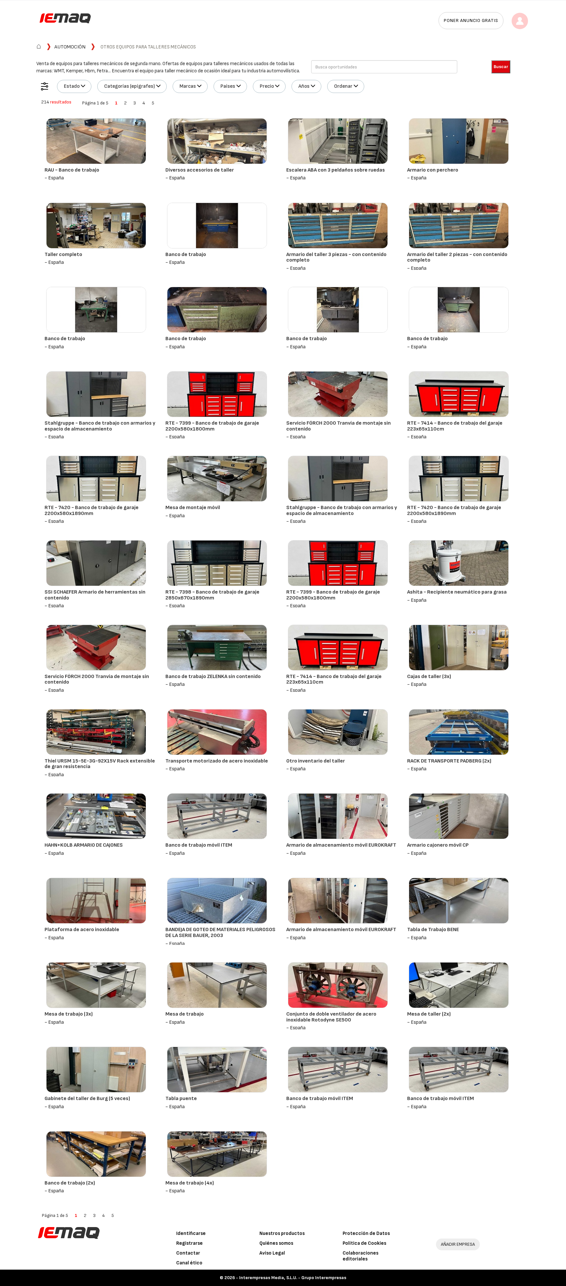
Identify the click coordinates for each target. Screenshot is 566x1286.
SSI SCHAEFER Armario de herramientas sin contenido (95, 595)
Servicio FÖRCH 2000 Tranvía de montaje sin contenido (338, 426)
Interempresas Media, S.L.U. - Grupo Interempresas (292, 1277)
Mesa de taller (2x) (429, 1014)
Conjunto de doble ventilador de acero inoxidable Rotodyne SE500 (331, 1017)
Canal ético (189, 1263)
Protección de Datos (366, 1233)
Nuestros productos (282, 1233)
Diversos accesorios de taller (199, 170)
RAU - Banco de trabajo (72, 170)
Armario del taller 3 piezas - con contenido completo (336, 257)
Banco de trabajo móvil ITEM (198, 845)
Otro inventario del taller (315, 761)
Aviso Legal (272, 1253)
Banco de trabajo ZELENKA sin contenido (213, 676)
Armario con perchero (432, 170)
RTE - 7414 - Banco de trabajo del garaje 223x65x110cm (454, 426)
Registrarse (189, 1243)
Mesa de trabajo (184, 1014)
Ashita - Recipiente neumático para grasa (457, 592)
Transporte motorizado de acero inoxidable (216, 761)
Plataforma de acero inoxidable (82, 930)
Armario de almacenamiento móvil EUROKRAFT (341, 845)
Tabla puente (181, 1098)
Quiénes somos (276, 1243)
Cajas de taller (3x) (429, 676)
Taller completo (63, 254)
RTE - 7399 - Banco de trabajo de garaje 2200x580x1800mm (212, 426)
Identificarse (191, 1233)
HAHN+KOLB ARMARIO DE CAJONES (84, 845)
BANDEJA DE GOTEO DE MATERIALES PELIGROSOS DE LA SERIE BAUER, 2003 (220, 933)
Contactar (188, 1253)
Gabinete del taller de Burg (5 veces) (87, 1098)
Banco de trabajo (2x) (70, 1183)
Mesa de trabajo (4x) (189, 1183)
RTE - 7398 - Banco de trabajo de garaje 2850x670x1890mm (212, 595)
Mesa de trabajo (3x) (69, 1014)
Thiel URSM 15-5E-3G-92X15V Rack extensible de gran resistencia (100, 764)
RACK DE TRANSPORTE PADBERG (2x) (449, 761)
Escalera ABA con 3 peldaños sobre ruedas (335, 170)
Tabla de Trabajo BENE (433, 930)
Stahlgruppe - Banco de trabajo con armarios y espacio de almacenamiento (100, 426)
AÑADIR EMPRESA (458, 1244)
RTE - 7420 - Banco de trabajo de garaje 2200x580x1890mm (92, 511)
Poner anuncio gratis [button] (471, 20)
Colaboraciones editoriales (360, 1256)
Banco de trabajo (185, 254)
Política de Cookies (364, 1243)
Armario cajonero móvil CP (438, 845)
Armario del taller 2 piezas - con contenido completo (457, 257)
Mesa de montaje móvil (192, 508)
